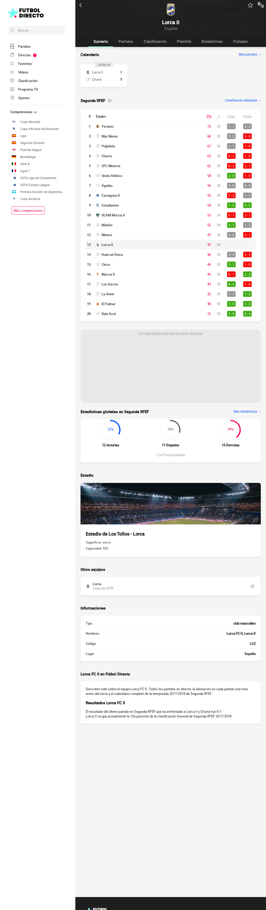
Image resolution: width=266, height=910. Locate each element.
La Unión (108, 294)
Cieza (106, 264)
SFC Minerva (111, 165)
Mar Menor (110, 136)
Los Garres (110, 284)
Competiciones (21, 112)
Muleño (107, 225)
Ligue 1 (25, 171)
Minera (107, 234)
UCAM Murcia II (113, 215)
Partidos (125, 41)
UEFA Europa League (35, 185)
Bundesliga (28, 157)
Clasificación (155, 41)
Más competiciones (28, 210)
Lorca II (107, 244)
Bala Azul (109, 313)
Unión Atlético (112, 175)
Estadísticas (212, 41)
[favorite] (250, 5)
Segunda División (32, 143)
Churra (107, 156)
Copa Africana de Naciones (39, 129)
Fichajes (240, 41)
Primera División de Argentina (41, 192)
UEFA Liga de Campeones (38, 178)
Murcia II (108, 274)
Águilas (107, 185)
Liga (23, 136)
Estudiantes (110, 205)
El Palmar (109, 304)
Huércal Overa (112, 254)
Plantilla (184, 41)
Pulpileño (108, 146)
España (250, 653)
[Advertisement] (171, 370)
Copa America (30, 199)
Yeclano (108, 126)
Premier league (30, 150)
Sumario (101, 41)
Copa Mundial (30, 122)
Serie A (25, 164)
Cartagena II (111, 195)
